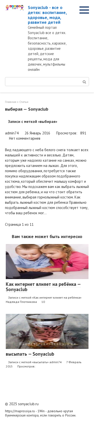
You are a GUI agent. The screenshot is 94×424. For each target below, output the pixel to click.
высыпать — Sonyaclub (30, 354)
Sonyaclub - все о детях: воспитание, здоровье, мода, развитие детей (47, 15)
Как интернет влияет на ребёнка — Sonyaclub (43, 286)
